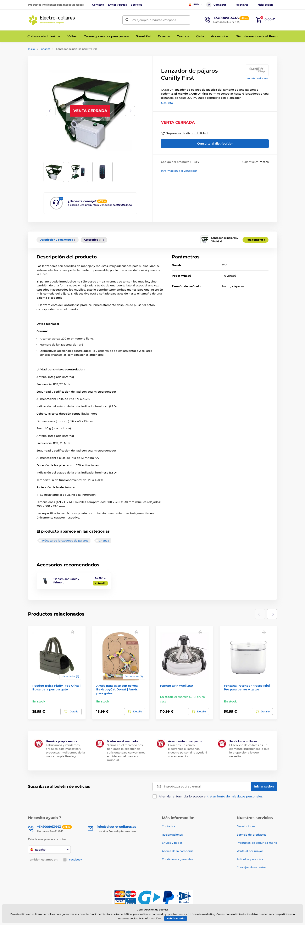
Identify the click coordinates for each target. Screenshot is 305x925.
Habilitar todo (175, 918)
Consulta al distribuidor (215, 143)
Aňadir (102, 583)
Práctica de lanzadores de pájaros (65, 540)
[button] (130, 111)
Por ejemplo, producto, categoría (154, 20)
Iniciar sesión (265, 4)
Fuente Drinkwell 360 (176, 686)
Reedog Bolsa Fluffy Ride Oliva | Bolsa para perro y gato (56, 687)
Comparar (220, 4)
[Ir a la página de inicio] (52, 20)
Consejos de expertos (251, 867)
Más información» (150, 918)
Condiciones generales (177, 859)
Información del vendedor (179, 170)
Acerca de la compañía (178, 851)
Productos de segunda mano (257, 842)
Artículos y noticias (250, 859)
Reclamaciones (172, 834)
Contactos (169, 826)
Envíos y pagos (117, 4)
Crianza (45, 48)
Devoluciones (246, 826)
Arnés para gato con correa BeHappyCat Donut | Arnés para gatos (117, 689)
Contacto (98, 4)
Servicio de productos (251, 834)
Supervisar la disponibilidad (187, 133)
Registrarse (241, 4)
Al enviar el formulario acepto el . (211, 796)
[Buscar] (127, 20)
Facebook (75, 859)
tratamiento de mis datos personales (234, 796)
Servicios (136, 4)
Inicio (31, 48)
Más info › (167, 103)
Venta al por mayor (250, 851)
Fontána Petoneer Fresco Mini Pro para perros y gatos (247, 687)
